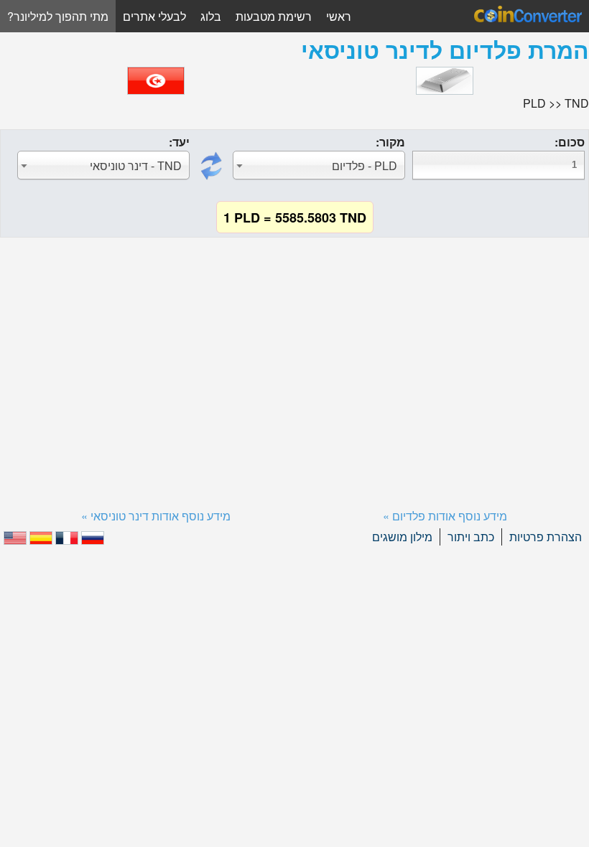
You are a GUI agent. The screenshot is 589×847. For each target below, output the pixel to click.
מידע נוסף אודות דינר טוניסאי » (156, 515)
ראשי (338, 16)
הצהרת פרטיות (545, 536)
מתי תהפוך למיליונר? (57, 16)
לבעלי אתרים (154, 16)
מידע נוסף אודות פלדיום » (445, 515)
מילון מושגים (402, 536)
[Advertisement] (294, 355)
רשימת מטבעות (274, 16)
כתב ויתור (470, 536)
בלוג (210, 16)
